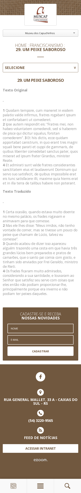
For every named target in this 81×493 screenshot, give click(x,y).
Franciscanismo (46, 45)
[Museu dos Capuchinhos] (40, 14)
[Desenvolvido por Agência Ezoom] (40, 460)
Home (21, 45)
